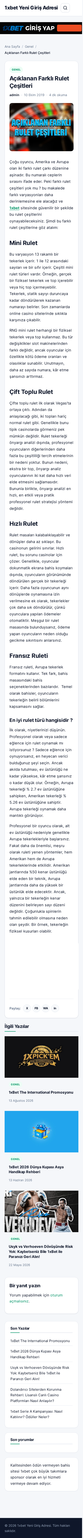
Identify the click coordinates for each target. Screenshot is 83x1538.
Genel (29, 46)
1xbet (25, 1471)
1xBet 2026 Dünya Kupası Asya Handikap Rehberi (36, 1169)
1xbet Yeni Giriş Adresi (31, 8)
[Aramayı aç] (65, 7)
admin (14, 95)
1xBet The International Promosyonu (41, 1092)
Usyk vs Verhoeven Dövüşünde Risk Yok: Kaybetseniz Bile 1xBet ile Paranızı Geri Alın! (41, 1251)
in (55, 1008)
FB (36, 1008)
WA (45, 1008)
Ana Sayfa (12, 46)
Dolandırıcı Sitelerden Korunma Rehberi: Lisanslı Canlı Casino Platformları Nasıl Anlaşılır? (35, 1395)
